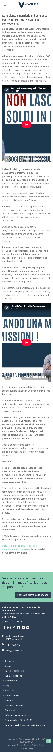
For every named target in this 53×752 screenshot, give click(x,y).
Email (6, 383)
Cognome (8, 371)
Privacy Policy (31, 395)
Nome (6, 359)
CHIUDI (49, 339)
